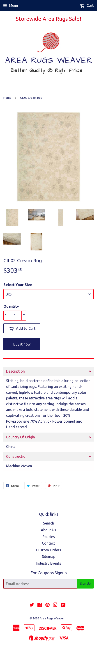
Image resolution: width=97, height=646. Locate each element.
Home (7, 97)
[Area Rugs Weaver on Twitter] (32, 605)
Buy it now (21, 344)
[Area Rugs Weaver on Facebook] (39, 605)
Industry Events (48, 563)
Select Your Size (17, 285)
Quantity (11, 306)
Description (15, 371)
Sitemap (48, 556)
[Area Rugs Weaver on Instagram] (55, 605)
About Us (48, 530)
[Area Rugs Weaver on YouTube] (63, 605)
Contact (48, 543)
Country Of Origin (20, 437)
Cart (90, 5)
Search (48, 523)
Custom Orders (48, 550)
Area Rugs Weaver (52, 618)
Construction (17, 456)
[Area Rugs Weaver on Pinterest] (47, 605)
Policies (48, 537)
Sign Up (85, 583)
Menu (13, 5)
